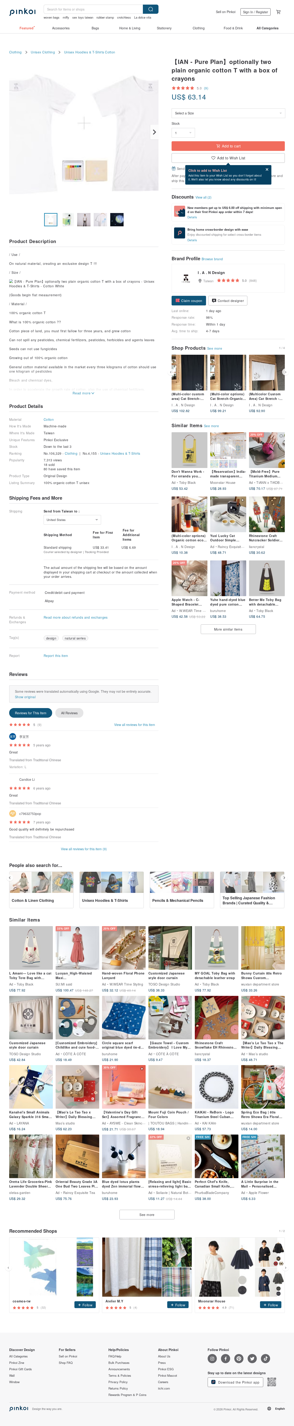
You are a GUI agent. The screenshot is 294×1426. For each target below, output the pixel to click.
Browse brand (212, 259)
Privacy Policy (118, 1382)
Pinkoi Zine (16, 1362)
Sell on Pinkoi (225, 11)
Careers (163, 1382)
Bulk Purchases (119, 1362)
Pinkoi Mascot (167, 1375)
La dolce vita (142, 17)
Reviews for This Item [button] (30, 713)
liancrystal (256, 546)
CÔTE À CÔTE (74, 1053)
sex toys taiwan (82, 17)
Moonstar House (222, 482)
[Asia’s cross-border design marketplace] (22, 12)
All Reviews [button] (69, 713)
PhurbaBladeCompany (212, 1192)
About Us (164, 1356)
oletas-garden (20, 1192)
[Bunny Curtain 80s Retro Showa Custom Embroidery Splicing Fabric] (263, 948)
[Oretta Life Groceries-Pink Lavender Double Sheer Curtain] (31, 1156)
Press (162, 1362)
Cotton (110, 52)
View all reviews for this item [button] (134, 724)
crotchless (124, 17)
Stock (176, 123)
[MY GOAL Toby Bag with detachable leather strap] (216, 948)
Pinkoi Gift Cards (20, 1369)
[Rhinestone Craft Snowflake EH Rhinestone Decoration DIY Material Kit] (216, 1017)
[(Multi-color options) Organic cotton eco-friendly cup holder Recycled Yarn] (189, 514)
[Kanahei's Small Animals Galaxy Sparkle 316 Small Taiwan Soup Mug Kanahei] (31, 1087)
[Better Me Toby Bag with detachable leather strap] (267, 578)
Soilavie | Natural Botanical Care (181, 1192)
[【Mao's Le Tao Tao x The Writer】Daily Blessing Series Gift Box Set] (263, 1017)
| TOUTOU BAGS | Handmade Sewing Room (182, 1123)
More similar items (228, 629)
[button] (189, 300)
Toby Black (187, 482)
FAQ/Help (114, 1356)
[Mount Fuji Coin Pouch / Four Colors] (170, 1087)
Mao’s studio (258, 1053)
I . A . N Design (183, 405)
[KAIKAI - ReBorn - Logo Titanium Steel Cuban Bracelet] (216, 1087)
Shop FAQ (66, 1362)
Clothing (15, 52)
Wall (12, 1375)
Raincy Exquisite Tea (234, 546)
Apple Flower (259, 1192)
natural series (75, 638)
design (51, 638)
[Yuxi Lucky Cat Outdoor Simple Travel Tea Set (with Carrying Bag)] (228, 514)
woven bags (51, 17)
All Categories (18, 1356)
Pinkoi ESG (166, 1369)
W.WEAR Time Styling (196, 610)
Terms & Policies (119, 1375)
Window (14, 1382)
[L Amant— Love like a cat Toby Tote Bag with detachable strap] (31, 948)
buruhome (218, 610)
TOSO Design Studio (164, 984)
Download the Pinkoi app (238, 1382)
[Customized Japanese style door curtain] (170, 948)
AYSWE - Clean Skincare (128, 1123)
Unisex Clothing (43, 52)
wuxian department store (260, 984)
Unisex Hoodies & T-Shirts (84, 52)
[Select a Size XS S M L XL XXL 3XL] (228, 113)
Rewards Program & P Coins (127, 1394)
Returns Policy (118, 1388)
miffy (66, 17)
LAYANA (23, 1123)
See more (214, 348)
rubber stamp (105, 17)
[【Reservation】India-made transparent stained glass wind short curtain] (228, 450)
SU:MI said (64, 984)
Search (150, 9)
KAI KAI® (209, 1123)
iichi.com (164, 1388)
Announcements (119, 1369)
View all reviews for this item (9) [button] (84, 849)
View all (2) (203, 197)
